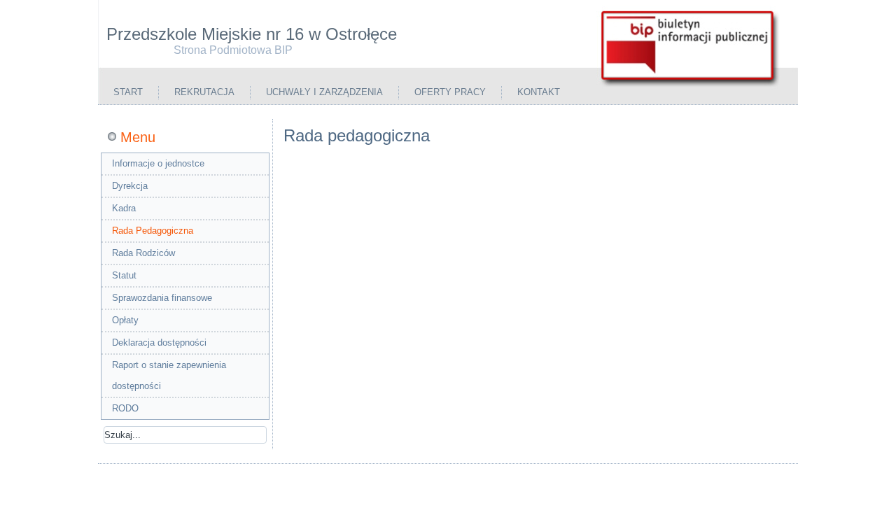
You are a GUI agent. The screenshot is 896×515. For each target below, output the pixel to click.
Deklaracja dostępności (159, 342)
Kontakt (538, 92)
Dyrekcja (130, 186)
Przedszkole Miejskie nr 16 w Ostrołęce (251, 33)
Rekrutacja (204, 92)
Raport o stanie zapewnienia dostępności (169, 375)
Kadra (124, 208)
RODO (125, 408)
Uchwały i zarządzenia (324, 92)
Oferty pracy (450, 92)
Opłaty (125, 320)
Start (128, 92)
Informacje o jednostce (158, 163)
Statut (124, 275)
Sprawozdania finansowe (162, 297)
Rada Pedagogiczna (152, 230)
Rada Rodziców (143, 253)
